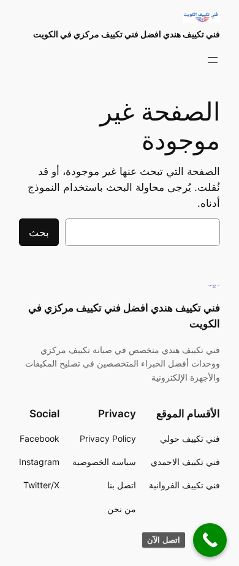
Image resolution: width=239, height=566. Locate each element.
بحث (39, 232)
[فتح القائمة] (212, 60)
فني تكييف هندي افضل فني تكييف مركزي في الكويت (126, 34)
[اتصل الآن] (210, 540)
